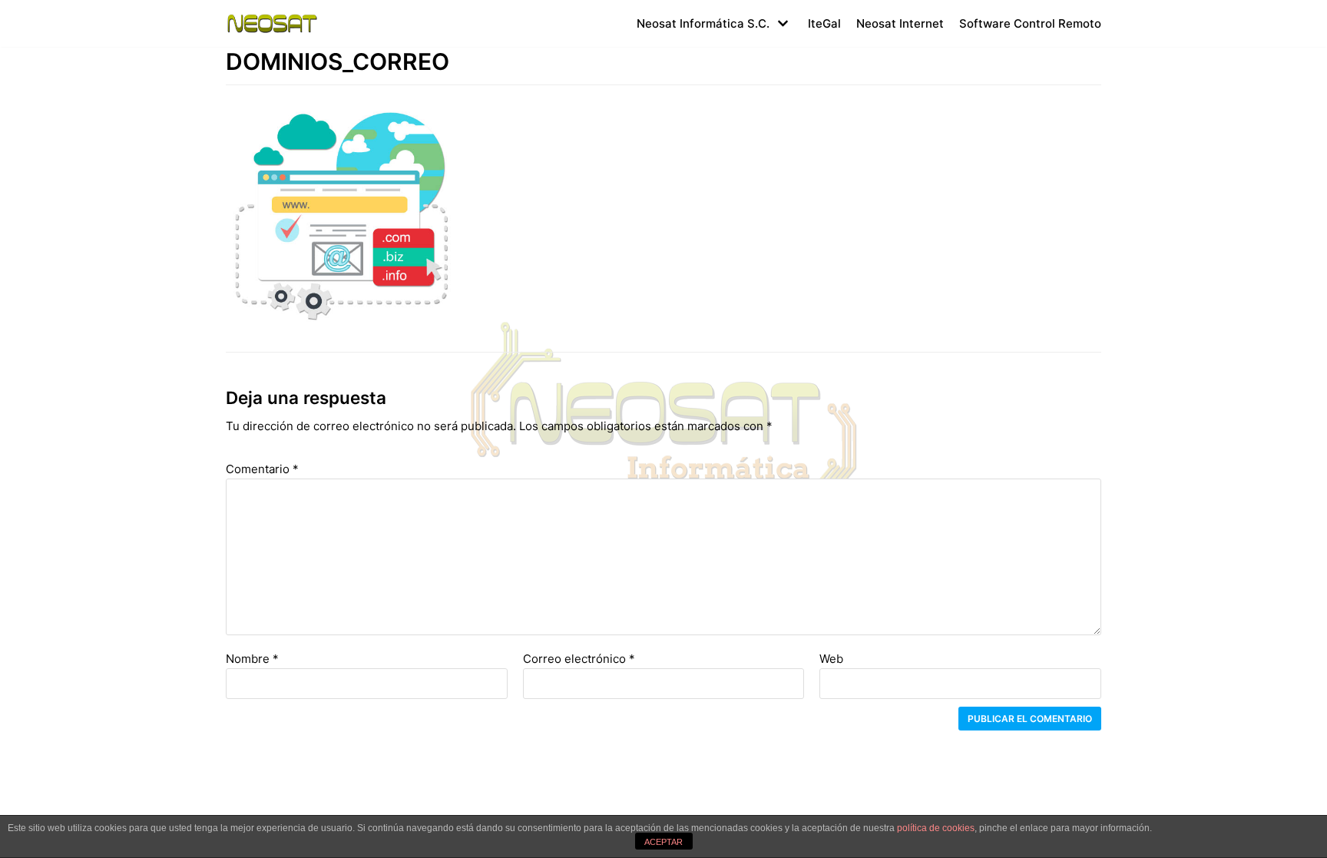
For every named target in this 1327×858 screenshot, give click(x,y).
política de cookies (936, 828)
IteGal (824, 23)
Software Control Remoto (1030, 23)
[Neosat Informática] (272, 23)
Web (831, 658)
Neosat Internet (900, 23)
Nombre (252, 658)
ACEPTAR (663, 841)
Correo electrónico (579, 658)
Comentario (262, 469)
